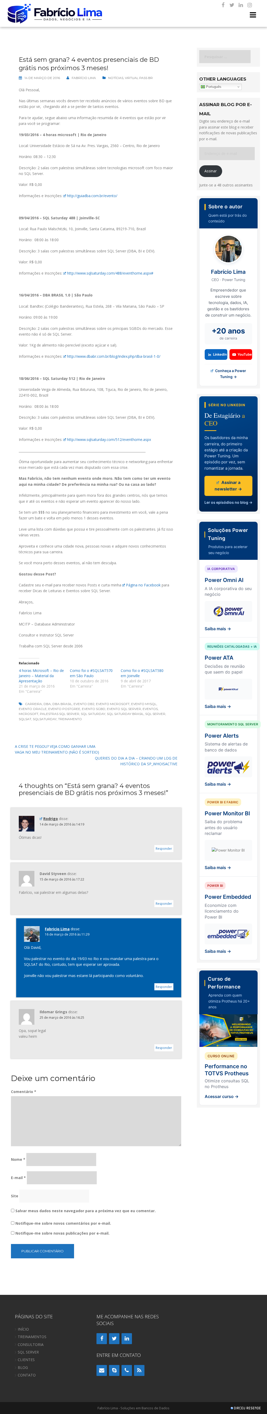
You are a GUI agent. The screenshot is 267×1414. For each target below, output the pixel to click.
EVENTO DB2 (84, 704)
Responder (164, 848)
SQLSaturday (45, 719)
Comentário (23, 1091)
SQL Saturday (93, 714)
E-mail (18, 1177)
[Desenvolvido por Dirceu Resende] (246, 1409)
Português (213, 87)
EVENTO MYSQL (143, 704)
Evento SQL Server (124, 709)
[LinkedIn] (240, 5)
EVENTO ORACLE (33, 709)
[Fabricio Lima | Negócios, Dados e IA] (55, 12)
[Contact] (101, 1370)
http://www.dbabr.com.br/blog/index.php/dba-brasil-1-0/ (113, 356)
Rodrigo (50, 818)
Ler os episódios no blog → (228, 502)
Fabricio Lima (57, 928)
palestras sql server (59, 714)
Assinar (210, 170)
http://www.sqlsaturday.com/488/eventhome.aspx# (110, 273)
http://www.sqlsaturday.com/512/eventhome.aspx (109, 439)
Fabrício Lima (84, 78)
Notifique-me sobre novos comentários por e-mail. (63, 1223)
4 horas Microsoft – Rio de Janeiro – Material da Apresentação (41, 675)
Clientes (26, 1359)
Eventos (150, 709)
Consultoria (31, 1344)
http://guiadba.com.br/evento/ (92, 195)
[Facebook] (223, 5)
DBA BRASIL (62, 704)
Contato (27, 1375)
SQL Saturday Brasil (125, 714)
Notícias (115, 78)
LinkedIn (220, 354)
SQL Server (155, 714)
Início (23, 1329)
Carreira (33, 704)
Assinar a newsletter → (228, 486)
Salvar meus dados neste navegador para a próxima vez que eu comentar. (85, 1210)
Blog (23, 1367)
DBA (47, 704)
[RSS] (139, 1370)
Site (14, 1195)
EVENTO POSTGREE (64, 709)
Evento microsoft (113, 704)
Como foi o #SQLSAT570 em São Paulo (91, 673)
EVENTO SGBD (93, 709)
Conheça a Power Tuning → (230, 373)
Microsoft (28, 714)
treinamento (70, 719)
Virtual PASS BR (139, 78)
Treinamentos (32, 1336)
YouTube (245, 354)
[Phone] (127, 1370)
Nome (18, 1159)
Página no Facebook (143, 584)
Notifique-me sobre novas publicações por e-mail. (62, 1233)
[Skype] (114, 1370)
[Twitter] (231, 5)
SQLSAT (25, 719)
